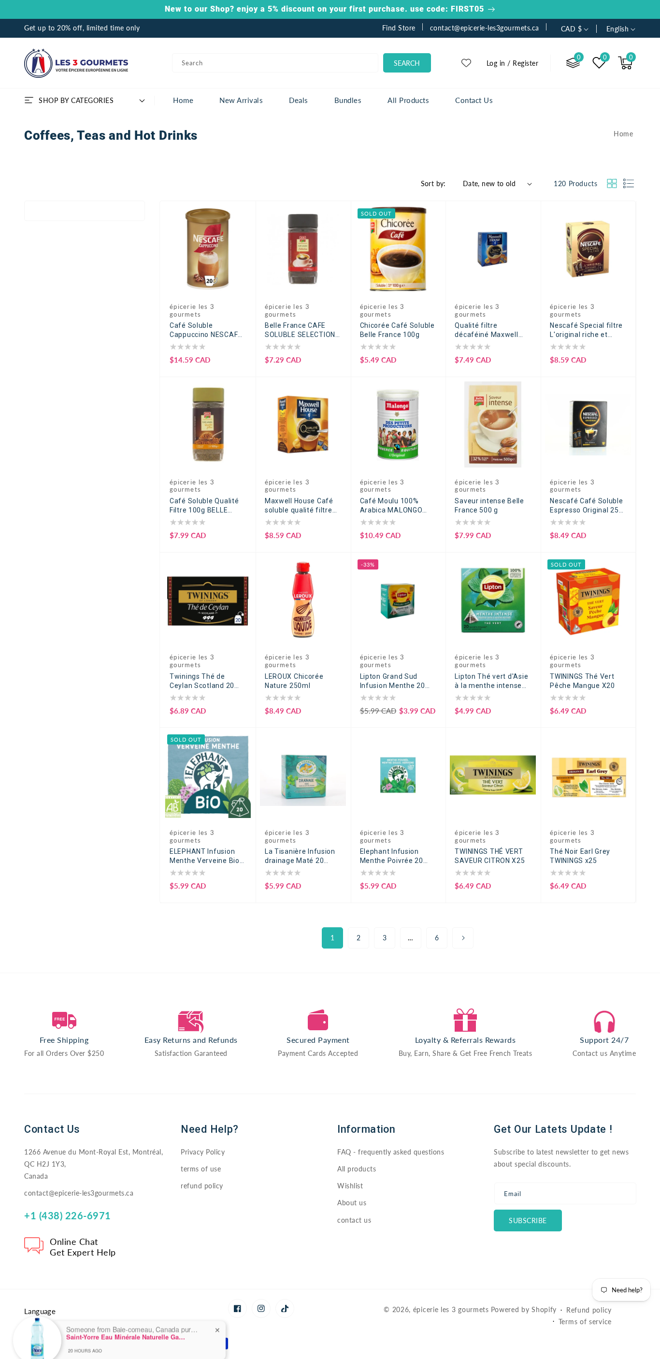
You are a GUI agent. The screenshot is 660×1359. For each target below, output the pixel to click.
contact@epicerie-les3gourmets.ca (78, 1193)
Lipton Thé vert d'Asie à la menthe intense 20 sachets (491, 681)
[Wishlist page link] (466, 63)
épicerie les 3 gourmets (451, 1309)
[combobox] (275, 63)
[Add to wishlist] (242, 199)
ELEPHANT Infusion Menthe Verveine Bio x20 (205, 856)
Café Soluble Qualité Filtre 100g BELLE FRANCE (204, 506)
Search (407, 63)
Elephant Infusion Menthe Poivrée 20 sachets (391, 856)
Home (623, 134)
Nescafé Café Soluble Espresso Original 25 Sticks (586, 506)
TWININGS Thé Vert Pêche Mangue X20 (582, 680)
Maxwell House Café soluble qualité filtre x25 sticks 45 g (299, 506)
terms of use (201, 1169)
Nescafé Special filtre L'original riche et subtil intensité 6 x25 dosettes (586, 330)
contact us (354, 1220)
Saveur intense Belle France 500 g (489, 505)
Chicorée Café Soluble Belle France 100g (397, 329)
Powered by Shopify (524, 1309)
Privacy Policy (203, 1152)
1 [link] (332, 938)
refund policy (202, 1186)
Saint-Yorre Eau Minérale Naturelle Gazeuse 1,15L (126, 1300)
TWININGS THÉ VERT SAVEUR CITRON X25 (490, 856)
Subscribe (528, 1220)
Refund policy (589, 1310)
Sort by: (433, 183)
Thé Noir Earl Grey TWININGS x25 (580, 856)
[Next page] (462, 938)
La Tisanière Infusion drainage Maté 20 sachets (300, 856)
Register (525, 63)
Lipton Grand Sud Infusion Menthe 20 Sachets (392, 681)
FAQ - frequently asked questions (390, 1152)
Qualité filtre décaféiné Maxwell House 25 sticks (486, 330)
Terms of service (585, 1321)
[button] (625, 62)
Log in (496, 63)
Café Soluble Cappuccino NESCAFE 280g (206, 330)
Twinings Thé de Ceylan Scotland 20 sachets (202, 681)
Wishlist (350, 1186)
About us (351, 1202)
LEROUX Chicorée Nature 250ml (294, 680)
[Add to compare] (242, 219)
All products (356, 1169)
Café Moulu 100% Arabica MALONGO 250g (391, 506)
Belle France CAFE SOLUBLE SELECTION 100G (300, 330)
